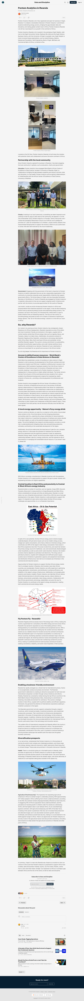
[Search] (65, 2)
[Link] (16, 160)
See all (20, 972)
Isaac (22, 924)
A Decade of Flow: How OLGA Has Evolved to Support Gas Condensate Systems (34, 949)
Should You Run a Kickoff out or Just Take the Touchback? (32, 961)
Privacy (42, 991)
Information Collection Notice (41, 888)
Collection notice (51, 991)
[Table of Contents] (1, 500)
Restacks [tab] (27, 912)
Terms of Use (48, 887)
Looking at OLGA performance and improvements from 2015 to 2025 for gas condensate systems (35, 952)
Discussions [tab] (28, 935)
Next (62, 902)
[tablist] (23, 912)
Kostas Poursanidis (28, 954)
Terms (45, 991)
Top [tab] (19, 935)
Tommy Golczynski (28, 942)
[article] (42, 942)
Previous (23, 902)
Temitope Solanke (25, 13)
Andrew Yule (26, 966)
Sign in (80, 2)
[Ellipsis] (65, 924)
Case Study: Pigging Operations (28, 939)
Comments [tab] (21, 912)
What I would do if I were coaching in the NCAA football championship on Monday (34, 964)
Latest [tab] (23, 935)
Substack (35, 998)
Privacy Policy (52, 888)
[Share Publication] (68, 2)
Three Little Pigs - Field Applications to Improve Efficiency (31, 941)
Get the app (48, 995)
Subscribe (73, 2)
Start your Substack (38, 995)
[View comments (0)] (31, 956)
